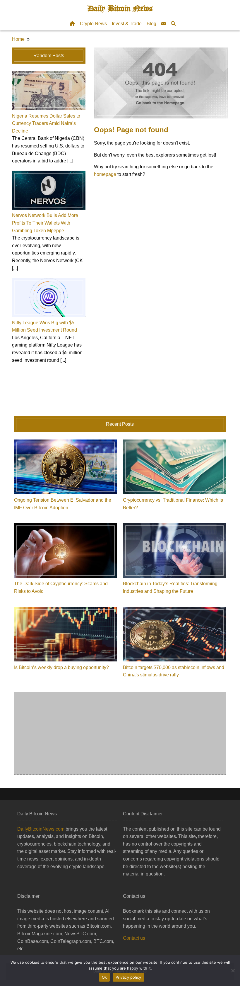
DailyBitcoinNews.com (40, 829)
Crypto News (93, 23)
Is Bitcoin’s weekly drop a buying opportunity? (61, 667)
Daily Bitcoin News (120, 8)
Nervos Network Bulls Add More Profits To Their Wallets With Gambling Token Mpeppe (45, 223)
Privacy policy (128, 977)
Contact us (134, 938)
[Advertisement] (120, 733)
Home (18, 39)
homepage (105, 174)
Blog (151, 23)
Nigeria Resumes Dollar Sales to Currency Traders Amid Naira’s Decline (46, 123)
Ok (104, 977)
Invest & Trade (127, 23)
